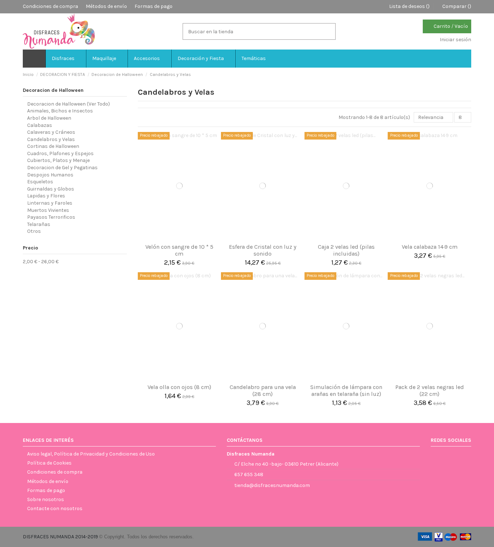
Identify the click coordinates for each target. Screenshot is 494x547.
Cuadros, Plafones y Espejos (60, 153)
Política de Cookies (49, 463)
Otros (34, 231)
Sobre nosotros (45, 499)
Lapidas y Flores (46, 196)
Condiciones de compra (51, 6)
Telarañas (38, 224)
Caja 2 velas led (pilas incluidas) (346, 250)
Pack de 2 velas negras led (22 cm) (429, 390)
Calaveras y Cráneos (51, 132)
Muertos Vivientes (48, 210)
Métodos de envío (107, 6)
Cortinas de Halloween (53, 146)
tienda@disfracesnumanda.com (272, 485)
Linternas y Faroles (49, 203)
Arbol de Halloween (49, 118)
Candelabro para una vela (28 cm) (263, 390)
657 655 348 (248, 474)
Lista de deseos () (409, 6)
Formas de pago (154, 6)
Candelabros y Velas (51, 139)
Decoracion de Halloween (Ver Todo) (68, 104)
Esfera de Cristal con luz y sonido (262, 250)
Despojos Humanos (50, 175)
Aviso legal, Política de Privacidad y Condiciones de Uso (91, 454)
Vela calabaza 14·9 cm (429, 246)
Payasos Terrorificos (51, 217)
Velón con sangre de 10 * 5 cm (179, 250)
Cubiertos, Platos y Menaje (58, 160)
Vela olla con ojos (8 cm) (179, 387)
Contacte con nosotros (54, 508)
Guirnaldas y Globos (50, 189)
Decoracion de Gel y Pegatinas (62, 167)
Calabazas (39, 125)
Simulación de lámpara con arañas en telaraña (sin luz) (346, 390)
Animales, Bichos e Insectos (60, 111)
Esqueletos (40, 182)
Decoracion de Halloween (53, 90)
